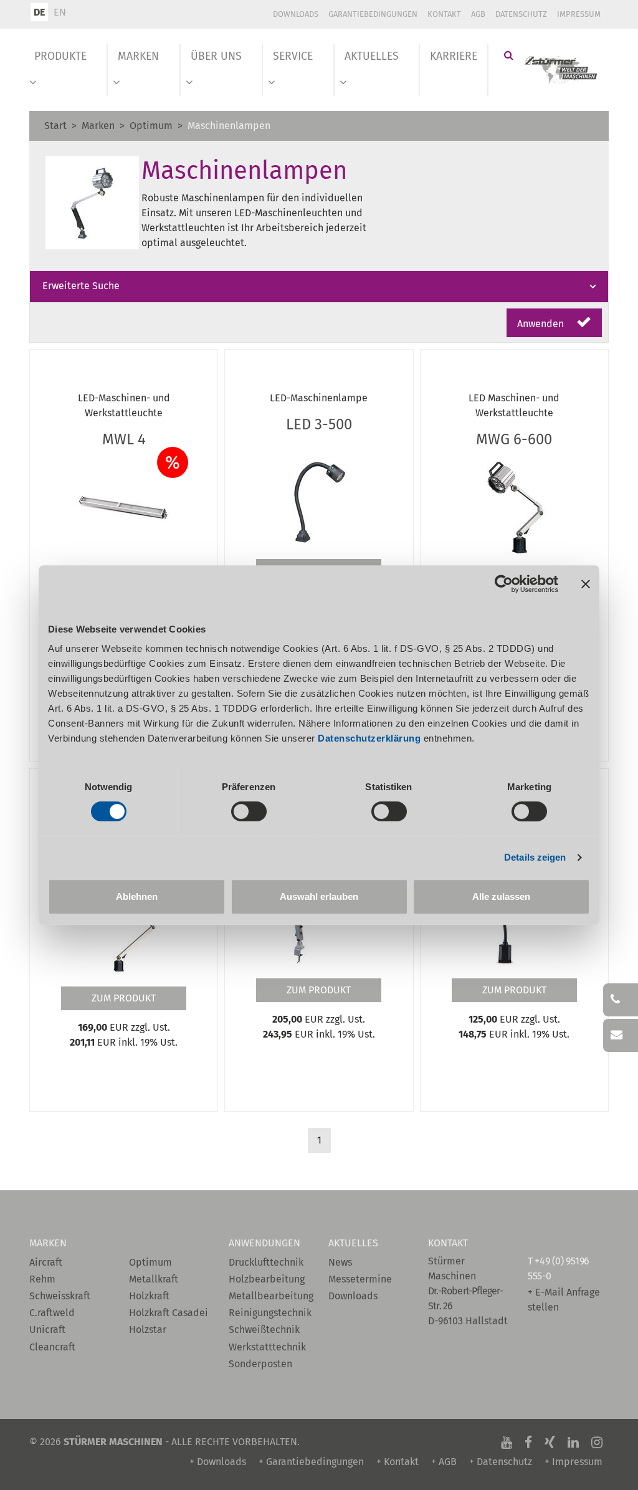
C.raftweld (52, 1313)
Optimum (151, 125)
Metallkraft (153, 1279)
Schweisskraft (59, 1296)
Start (55, 125)
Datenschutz (521, 14)
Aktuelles (372, 56)
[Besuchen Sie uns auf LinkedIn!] (573, 1442)
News (340, 1262)
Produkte (60, 56)
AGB (478, 14)
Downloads (295, 14)
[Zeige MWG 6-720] (124, 925)
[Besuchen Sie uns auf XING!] (549, 1442)
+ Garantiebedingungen (311, 1462)
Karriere (453, 56)
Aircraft (45, 1262)
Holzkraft (149, 1296)
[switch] (249, 811)
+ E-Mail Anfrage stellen (564, 1299)
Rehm (42, 1279)
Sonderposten (260, 1364)
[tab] (319, 286)
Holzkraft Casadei (168, 1313)
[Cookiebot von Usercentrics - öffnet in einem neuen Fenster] (503, 584)
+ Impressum (573, 1462)
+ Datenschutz (500, 1462)
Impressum (579, 14)
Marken (138, 56)
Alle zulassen (501, 896)
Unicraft (47, 1329)
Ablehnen (137, 896)
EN (60, 12)
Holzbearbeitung (267, 1279)
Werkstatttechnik (267, 1347)
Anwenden (541, 324)
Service (293, 56)
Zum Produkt (124, 998)
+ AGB (444, 1462)
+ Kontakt (397, 1462)
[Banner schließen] (585, 584)
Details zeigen (535, 857)
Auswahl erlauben (319, 896)
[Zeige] (124, 507)
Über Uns (216, 56)
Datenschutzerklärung (369, 738)
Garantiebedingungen (372, 14)
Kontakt (444, 14)
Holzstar (147, 1329)
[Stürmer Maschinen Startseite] (561, 69)
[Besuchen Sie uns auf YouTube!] (506, 1442)
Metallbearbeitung (269, 1296)
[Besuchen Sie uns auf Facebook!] (528, 1442)
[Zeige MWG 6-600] (514, 507)
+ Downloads (217, 1462)
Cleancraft (52, 1347)
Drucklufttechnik (266, 1262)
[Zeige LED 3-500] (319, 498)
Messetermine (360, 1279)
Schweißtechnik (264, 1329)
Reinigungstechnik (269, 1313)
